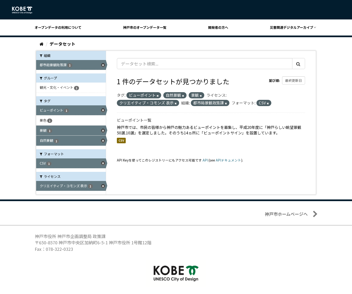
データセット (62, 44)
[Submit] (298, 63)
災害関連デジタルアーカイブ (291, 27)
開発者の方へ (218, 27)
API (205, 160)
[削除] (158, 95)
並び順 (274, 80)
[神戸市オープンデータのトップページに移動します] (25, 10)
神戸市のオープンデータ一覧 (144, 27)
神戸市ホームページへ (286, 214)
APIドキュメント (228, 160)
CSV (121, 140)
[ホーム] (42, 44)
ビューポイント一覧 (134, 120)
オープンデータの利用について (58, 27)
